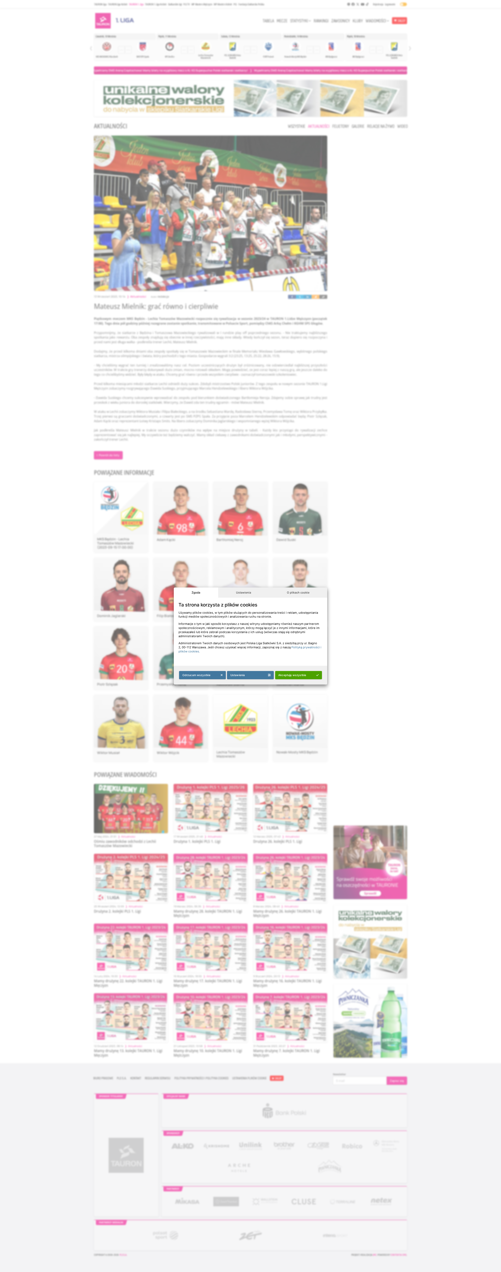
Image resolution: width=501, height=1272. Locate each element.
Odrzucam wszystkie (196, 675)
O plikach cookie (298, 592)
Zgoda (196, 592)
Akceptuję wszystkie (292, 675)
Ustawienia (243, 592)
